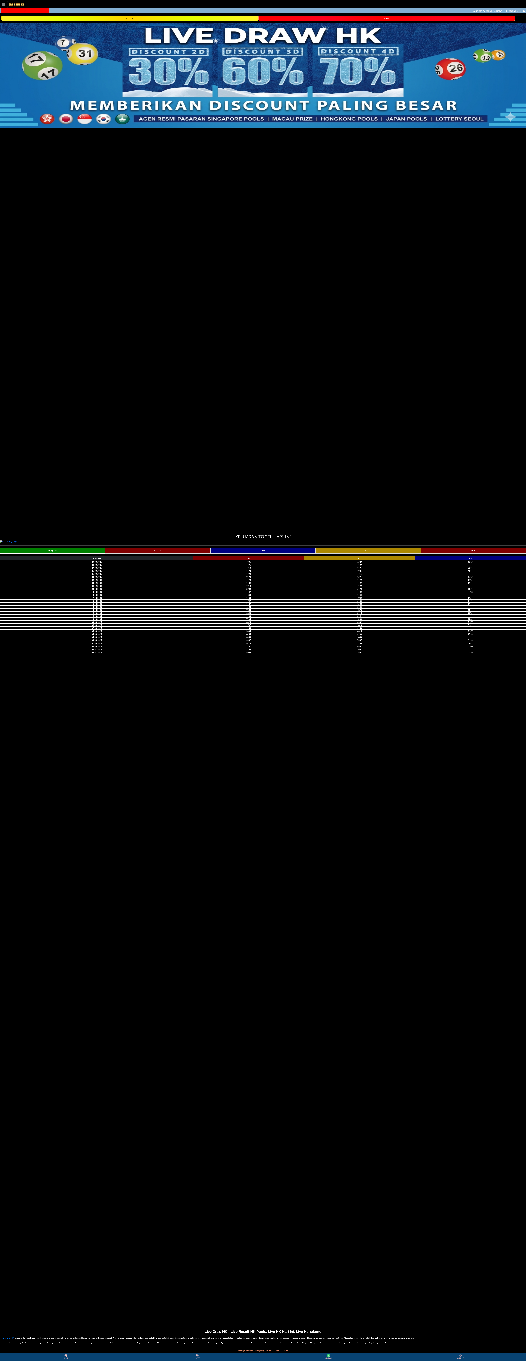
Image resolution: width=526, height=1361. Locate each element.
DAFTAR (129, 18)
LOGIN (386, 18)
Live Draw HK (8, 1338)
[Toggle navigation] (4, 4)
